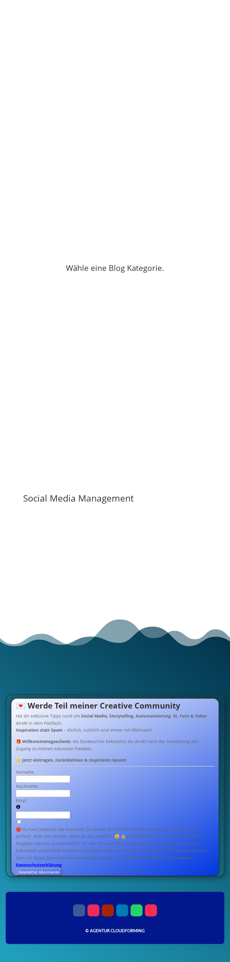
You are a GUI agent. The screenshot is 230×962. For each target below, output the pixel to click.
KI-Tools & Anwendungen (114, 348)
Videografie (115, 420)
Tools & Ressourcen (115, 468)
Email (21, 800)
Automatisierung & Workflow (115, 372)
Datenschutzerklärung (39, 865)
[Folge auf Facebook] (166, 209)
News (115, 300)
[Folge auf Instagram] (178, 209)
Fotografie (115, 396)
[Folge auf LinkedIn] (122, 910)
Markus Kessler (52, 543)
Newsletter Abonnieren (39, 872)
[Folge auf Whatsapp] (137, 910)
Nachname (27, 786)
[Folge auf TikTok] (190, 209)
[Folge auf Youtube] (202, 209)
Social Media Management (115, 444)
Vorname (25, 772)
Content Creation (115, 324)
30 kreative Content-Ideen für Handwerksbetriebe (91, 533)
